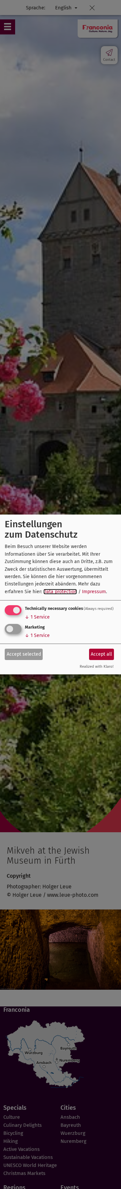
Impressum (94, 591)
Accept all (101, 654)
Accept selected (24, 654)
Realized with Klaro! (97, 666)
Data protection (60, 591)
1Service (37, 617)
